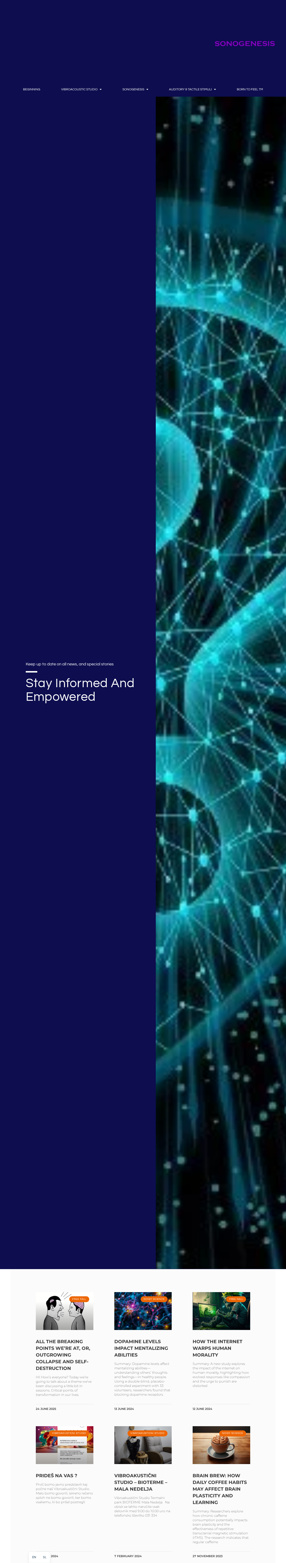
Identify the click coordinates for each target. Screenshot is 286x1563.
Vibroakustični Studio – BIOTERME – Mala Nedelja (140, 1482)
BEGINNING (31, 89)
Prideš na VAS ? (56, 1475)
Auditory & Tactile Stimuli (190, 89)
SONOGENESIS (133, 89)
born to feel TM (250, 89)
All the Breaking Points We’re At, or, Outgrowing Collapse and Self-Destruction (63, 1355)
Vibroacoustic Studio (79, 89)
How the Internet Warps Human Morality (217, 1348)
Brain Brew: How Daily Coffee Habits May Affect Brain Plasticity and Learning (220, 1489)
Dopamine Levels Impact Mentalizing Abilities (141, 1348)
